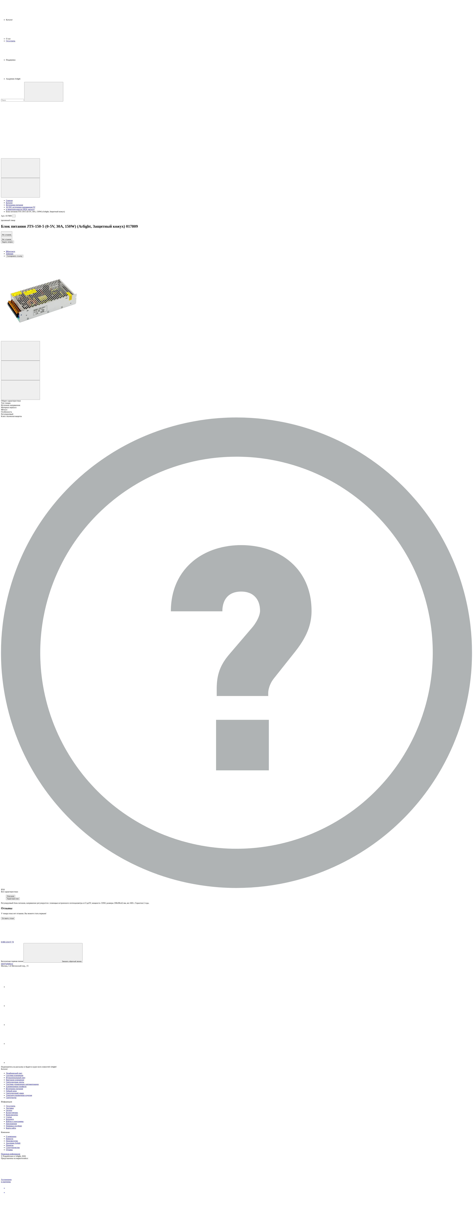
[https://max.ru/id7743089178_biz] (24, 1063)
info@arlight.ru (7, 964)
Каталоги (10, 1119)
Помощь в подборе (14, 1126)
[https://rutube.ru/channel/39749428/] (24, 1006)
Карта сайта (11, 1128)
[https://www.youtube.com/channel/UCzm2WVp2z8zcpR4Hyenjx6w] (24, 1044)
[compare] (19, 157)
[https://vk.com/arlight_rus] (24, 987)
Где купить (10, 41)
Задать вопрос (7, 242)
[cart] (19, 119)
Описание (10, 896)
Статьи (9, 1117)
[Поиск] (43, 92)
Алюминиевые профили (16, 1086)
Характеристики (13, 899)
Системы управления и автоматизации (22, 1084)
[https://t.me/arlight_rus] (24, 1025)
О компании (11, 1136)
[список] (20, 390)
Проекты (9, 1145)
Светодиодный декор (15, 1093)
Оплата (9, 1110)
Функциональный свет (15, 1078)
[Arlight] (19, 940)
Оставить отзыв (8, 918)
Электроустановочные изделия (19, 1095)
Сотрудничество (13, 1147)
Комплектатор (12, 1115)
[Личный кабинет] (20, 168)
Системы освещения (14, 1075)
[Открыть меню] (20, 187)
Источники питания (14, 1089)
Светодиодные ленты (15, 1082)
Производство (12, 1141)
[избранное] (20, 351)
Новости (9, 1139)
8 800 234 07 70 (7, 942)
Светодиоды (11, 1098)
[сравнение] (20, 370)
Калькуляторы (12, 1113)
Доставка (10, 1108)
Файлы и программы (15, 1121)
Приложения (11, 1124)
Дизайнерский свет (14, 1073)
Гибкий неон (11, 1091)
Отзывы (9, 1150)
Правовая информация (10, 1154)
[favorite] (19, 138)
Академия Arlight (13, 1143)
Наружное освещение (15, 1080)
